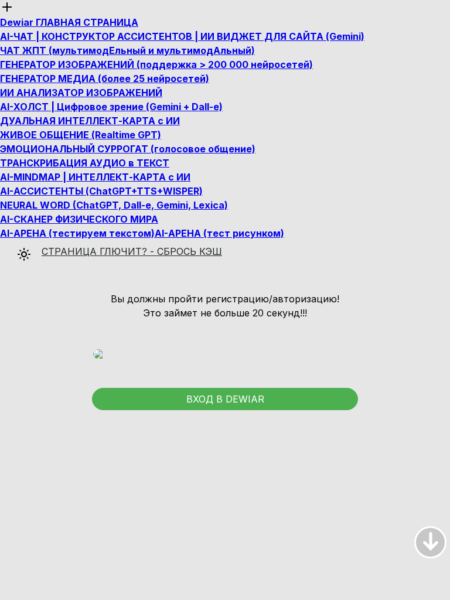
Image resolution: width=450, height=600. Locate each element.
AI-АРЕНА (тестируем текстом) (77, 233)
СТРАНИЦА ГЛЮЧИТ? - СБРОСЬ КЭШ (132, 251)
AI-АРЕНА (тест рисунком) (219, 233)
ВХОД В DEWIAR (225, 399)
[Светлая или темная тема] (17, 244)
